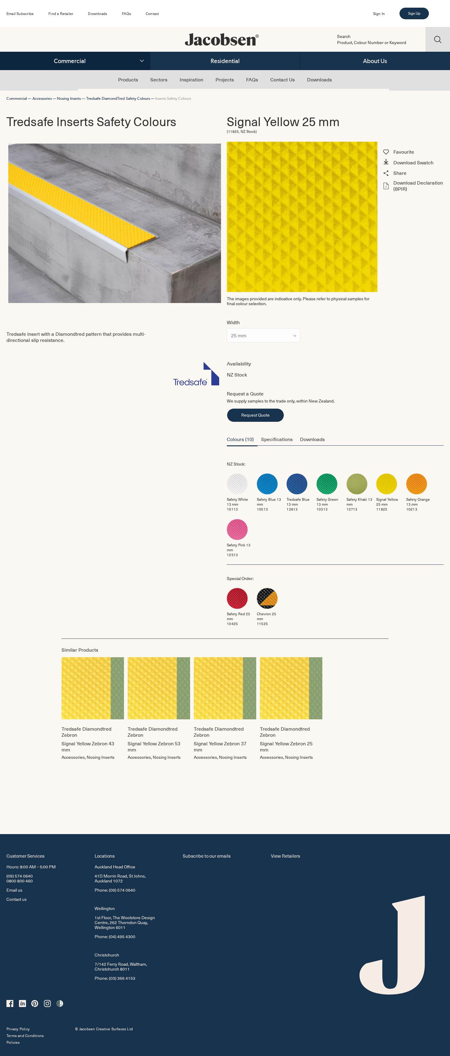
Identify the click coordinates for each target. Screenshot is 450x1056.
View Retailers (285, 855)
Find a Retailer (60, 13)
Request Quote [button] (255, 415)
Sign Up (414, 13)
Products (128, 79)
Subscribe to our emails (207, 855)
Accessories (42, 98)
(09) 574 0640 (19, 876)
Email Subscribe (20, 13)
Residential (225, 61)
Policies (13, 1042)
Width (233, 322)
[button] (412, 162)
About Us (375, 61)
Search (344, 36)
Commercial (70, 61)
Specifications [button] (277, 439)
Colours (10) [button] (240, 439)
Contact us (16, 899)
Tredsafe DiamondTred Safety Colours (118, 98)
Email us (14, 890)
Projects (225, 79)
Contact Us (282, 79)
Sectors (158, 79)
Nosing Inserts (69, 98)
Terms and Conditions (25, 1035)
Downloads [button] (312, 439)
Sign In (379, 13)
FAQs (126, 13)
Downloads (97, 13)
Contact (152, 13)
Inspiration (191, 79)
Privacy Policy (18, 1028)
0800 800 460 (19, 881)
